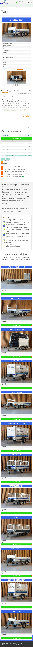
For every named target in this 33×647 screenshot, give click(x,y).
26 (16, 155)
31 (7, 158)
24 (7, 155)
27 (20, 155)
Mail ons (15, 206)
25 (12, 155)
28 (25, 155)
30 (3, 158)
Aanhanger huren (13, 6)
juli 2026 (5, 135)
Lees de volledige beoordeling (13, 110)
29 (29, 155)
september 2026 (25, 135)
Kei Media (16, 645)
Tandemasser (22, 6)
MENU (29, 2)
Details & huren (16, 294)
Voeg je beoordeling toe (23, 93)
